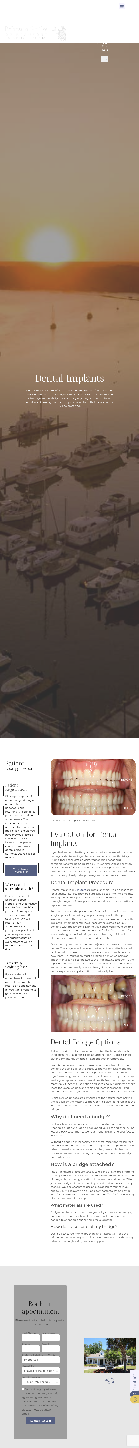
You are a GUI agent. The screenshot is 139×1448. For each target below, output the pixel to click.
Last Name (48, 1333)
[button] (122, 6)
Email (45, 1344)
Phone (26, 1344)
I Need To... (28, 1366)
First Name (29, 1333)
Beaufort (80, 889)
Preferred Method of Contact (40, 1355)
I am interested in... (34, 1377)
